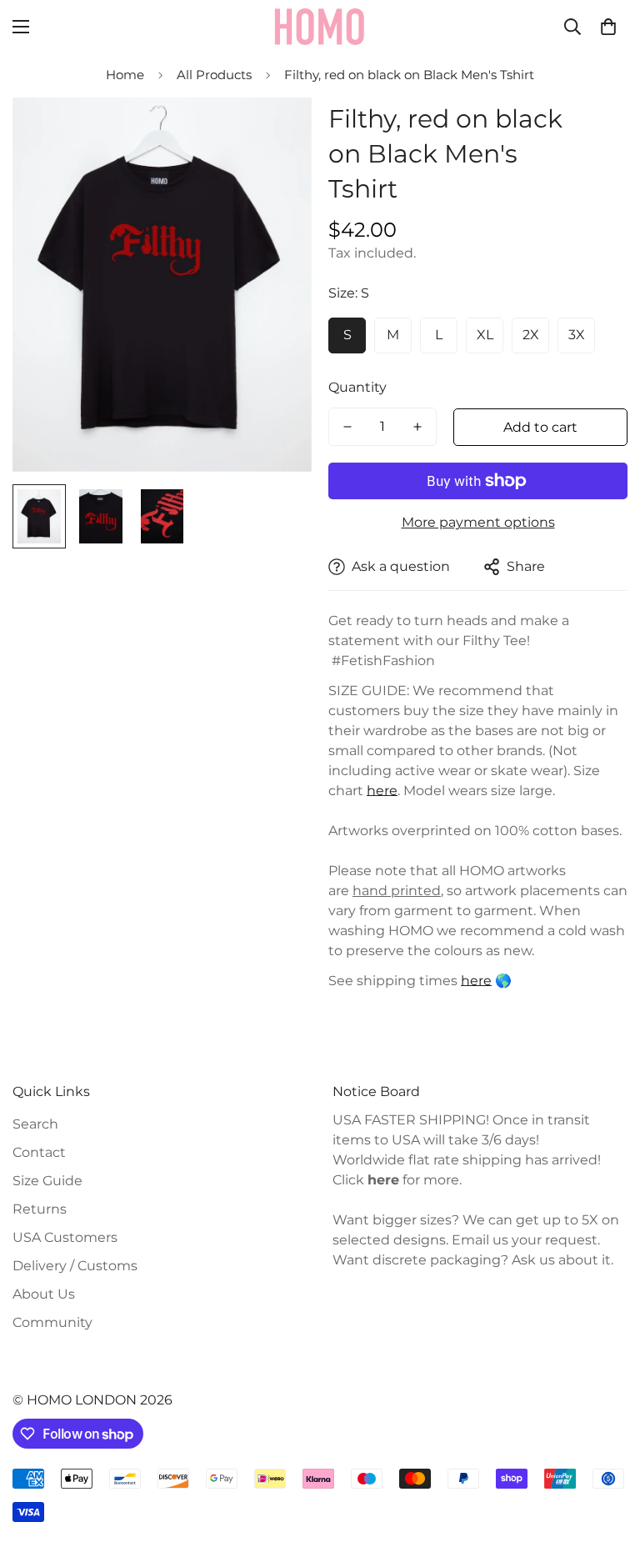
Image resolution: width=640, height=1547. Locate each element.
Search (35, 1124)
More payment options (478, 522)
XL (485, 335)
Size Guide (47, 1181)
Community (52, 1322)
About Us (43, 1294)
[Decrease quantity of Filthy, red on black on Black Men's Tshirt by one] (347, 426)
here (476, 981)
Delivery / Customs (75, 1266)
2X (530, 335)
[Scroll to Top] (607, 1456)
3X (576, 335)
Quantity (357, 387)
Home (125, 75)
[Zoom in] (276, 133)
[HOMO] (320, 26)
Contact (39, 1152)
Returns (39, 1209)
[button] (608, 27)
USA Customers (65, 1237)
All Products (214, 75)
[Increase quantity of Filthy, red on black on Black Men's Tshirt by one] (417, 426)
